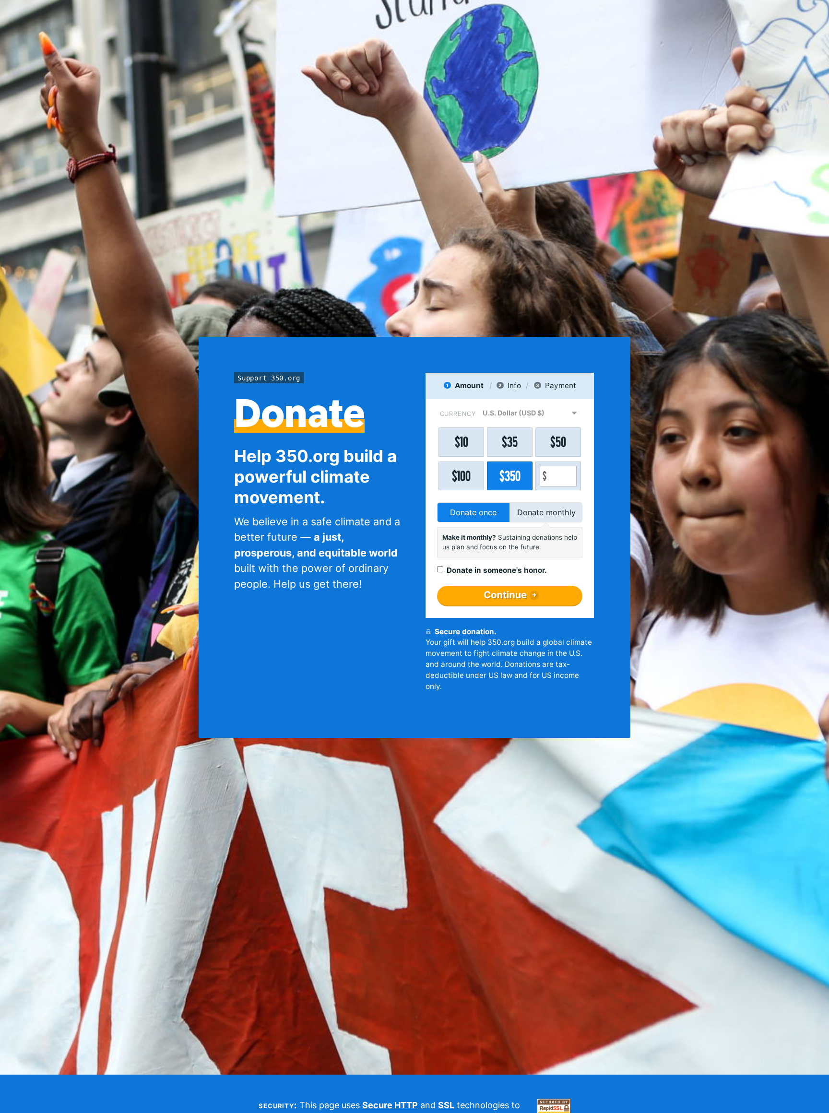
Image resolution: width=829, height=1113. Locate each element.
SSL (446, 1105)
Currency (458, 413)
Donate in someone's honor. (497, 570)
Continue (505, 595)
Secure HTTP (390, 1105)
